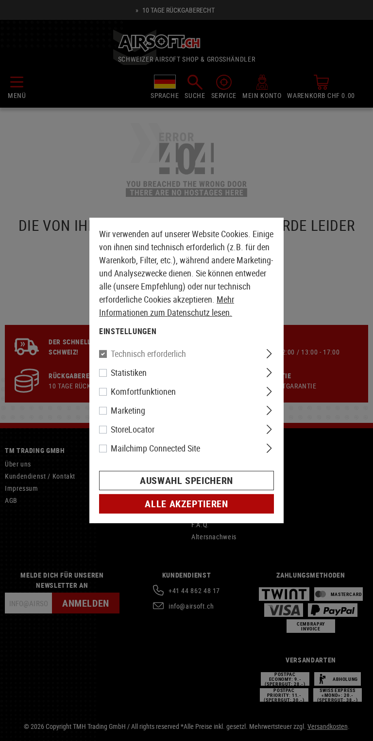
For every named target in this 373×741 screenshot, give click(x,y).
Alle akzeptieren (186, 503)
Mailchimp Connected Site (155, 448)
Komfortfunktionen (143, 391)
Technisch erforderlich (148, 353)
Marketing (128, 410)
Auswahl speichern (186, 480)
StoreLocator (132, 429)
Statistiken (129, 372)
